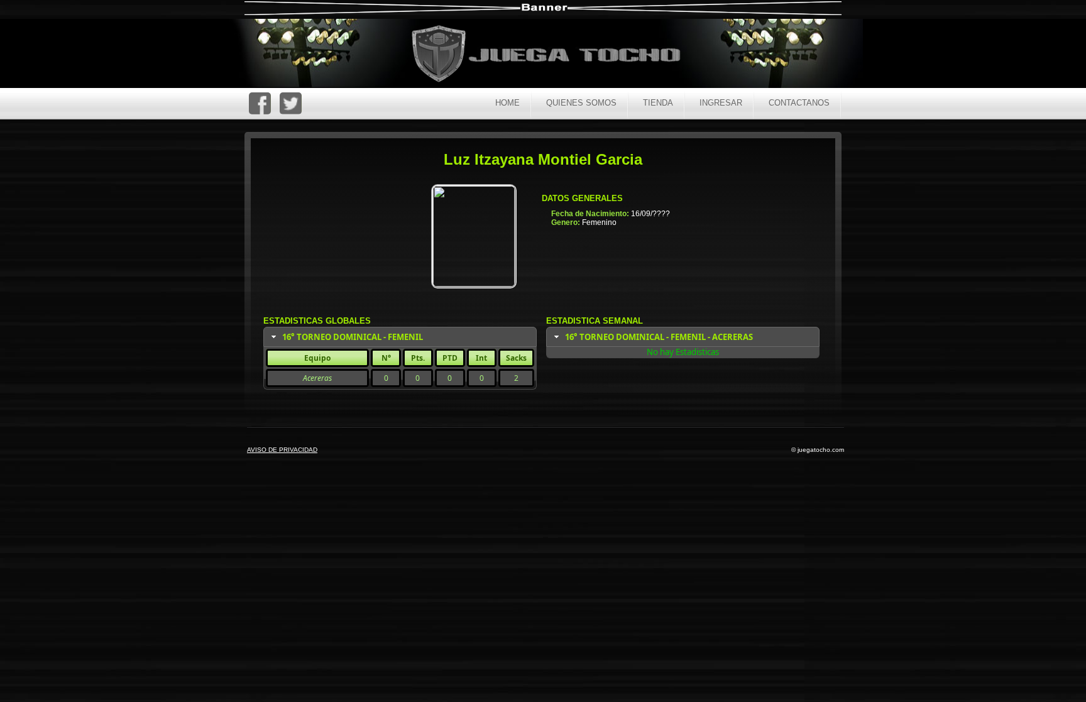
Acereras (317, 378)
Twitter (291, 103)
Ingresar (720, 102)
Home (507, 102)
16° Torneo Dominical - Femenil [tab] (352, 337)
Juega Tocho (553, 55)
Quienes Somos (581, 102)
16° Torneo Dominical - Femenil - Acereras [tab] (659, 337)
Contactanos (799, 102)
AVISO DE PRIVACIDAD (282, 449)
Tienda (658, 102)
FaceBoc (260, 103)
